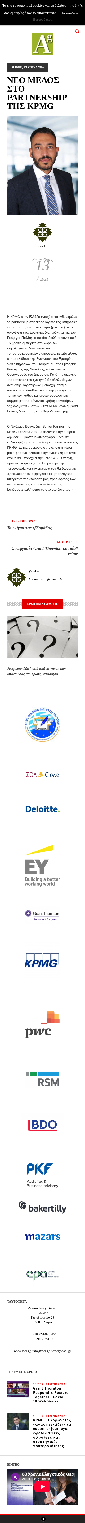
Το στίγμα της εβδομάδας (29, 527)
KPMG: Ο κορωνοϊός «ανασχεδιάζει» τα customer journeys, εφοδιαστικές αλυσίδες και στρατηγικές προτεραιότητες (52, 1433)
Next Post (67, 542)
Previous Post (21, 521)
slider (16, 67)
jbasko (42, 246)
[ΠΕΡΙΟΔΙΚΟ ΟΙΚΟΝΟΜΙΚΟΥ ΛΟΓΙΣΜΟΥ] (42, 40)
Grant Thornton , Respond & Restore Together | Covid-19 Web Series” (50, 1394)
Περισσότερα (42, 19)
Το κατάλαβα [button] (70, 13)
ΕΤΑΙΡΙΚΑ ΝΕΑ (34, 67)
